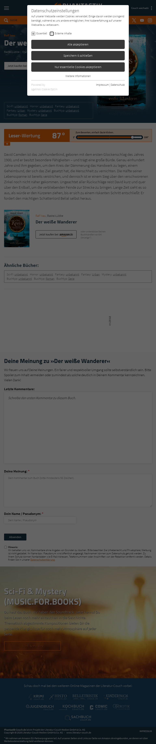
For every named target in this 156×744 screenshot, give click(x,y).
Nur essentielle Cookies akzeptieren (78, 67)
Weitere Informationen (78, 76)
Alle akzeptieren (78, 44)
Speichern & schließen (78, 55)
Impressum (102, 85)
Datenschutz (118, 85)
